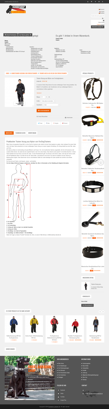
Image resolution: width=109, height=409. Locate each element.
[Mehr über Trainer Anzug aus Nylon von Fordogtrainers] (85, 286)
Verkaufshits (85, 368)
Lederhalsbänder (9, 47)
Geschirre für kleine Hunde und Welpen (39, 68)
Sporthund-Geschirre (35, 59)
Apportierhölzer (59, 67)
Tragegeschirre (34, 64)
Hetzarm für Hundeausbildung (62, 62)
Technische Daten (20, 133)
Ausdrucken (69, 117)
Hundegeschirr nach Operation (37, 67)
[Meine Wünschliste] (91, 1)
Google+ (56, 123)
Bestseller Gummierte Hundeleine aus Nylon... (93, 235)
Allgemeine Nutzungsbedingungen (91, 375)
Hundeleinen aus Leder (86, 51)
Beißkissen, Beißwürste (61, 64)
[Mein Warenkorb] (95, 1)
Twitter (62, 393)
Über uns (85, 377)
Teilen (48, 123)
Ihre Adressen (61, 370)
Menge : (38, 97)
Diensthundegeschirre (36, 54)
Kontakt (84, 370)
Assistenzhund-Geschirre (36, 57)
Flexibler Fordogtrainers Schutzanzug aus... (75, 337)
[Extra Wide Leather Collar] (92, 252)
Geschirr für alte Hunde (36, 65)
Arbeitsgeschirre (34, 53)
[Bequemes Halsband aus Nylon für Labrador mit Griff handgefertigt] (92, 121)
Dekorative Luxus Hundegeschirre (38, 60)
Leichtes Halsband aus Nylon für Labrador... (93, 202)
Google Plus (63, 400)
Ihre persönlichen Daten (64, 372)
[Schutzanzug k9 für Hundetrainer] (95, 324)
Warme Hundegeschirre (36, 62)
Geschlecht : (40, 105)
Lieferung (85, 372)
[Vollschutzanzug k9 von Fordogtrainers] (14, 324)
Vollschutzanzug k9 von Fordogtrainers (14, 337)
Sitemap (84, 379)
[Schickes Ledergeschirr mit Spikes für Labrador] (92, 89)
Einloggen (60, 377)
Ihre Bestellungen (62, 366)
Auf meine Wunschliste (42, 116)
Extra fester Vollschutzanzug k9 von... (34, 337)
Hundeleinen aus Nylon (85, 53)
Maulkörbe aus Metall (60, 51)
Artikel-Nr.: (39, 81)
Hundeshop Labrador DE (54, 406)
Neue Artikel (85, 366)
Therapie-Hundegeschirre (36, 56)
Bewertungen (32, 133)
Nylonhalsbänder (9, 48)
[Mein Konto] (88, 1)
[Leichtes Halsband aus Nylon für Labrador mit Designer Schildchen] (92, 187)
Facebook (62, 390)
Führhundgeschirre (35, 51)
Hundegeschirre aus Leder (37, 48)
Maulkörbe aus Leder (60, 50)
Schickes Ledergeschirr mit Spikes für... (93, 104)
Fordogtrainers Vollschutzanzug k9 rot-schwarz (54, 338)
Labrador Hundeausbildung (62, 60)
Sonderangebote (86, 363)
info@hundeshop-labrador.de (96, 393)
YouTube (62, 397)
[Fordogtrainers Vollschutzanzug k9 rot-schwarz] (54, 324)
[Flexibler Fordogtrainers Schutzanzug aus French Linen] (75, 324)
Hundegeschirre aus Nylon (36, 50)
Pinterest (65, 123)
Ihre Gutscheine (62, 375)
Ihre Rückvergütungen (63, 368)
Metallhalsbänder (10, 50)
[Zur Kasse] (99, 1)
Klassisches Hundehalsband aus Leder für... (92, 267)
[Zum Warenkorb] (103, 21)
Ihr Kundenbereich (63, 359)
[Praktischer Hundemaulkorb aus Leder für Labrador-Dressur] (92, 154)
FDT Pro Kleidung (59, 65)
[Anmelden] (102, 1)
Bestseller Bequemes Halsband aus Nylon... (93, 137)
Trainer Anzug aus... (96, 284)
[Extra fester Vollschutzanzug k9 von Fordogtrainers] (34, 324)
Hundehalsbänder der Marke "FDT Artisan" (15, 51)
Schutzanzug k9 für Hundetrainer (95, 337)
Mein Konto (61, 363)
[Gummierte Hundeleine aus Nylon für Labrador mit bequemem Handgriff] (92, 219)
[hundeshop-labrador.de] (20, 9)
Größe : (39, 101)
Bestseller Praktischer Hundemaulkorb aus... (92, 169)
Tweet (40, 123)
